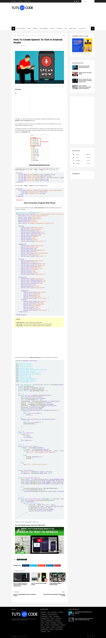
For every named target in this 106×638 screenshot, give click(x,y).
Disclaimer (20, 1)
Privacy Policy (28, 1)
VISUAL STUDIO (58, 629)
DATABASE (56, 616)
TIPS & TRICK (59, 627)
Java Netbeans (43, 28)
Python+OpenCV (20, 28)
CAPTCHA (60, 612)
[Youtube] (74, 1)
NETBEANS (53, 622)
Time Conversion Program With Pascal (39, 203)
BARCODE (53, 612)
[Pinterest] (76, 1)
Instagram (83, 160)
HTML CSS (52, 28)
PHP (66, 28)
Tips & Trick (82, 28)
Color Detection (52, 614)
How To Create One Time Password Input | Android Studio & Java (20, 585)
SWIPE (53, 627)
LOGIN (42, 622)
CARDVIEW (43, 614)
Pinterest (83, 163)
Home (14, 35)
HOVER (52, 618)
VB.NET (29, 28)
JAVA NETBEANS (49, 620)
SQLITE (48, 627)
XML (26, 35)
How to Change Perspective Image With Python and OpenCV (85, 87)
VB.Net (51, 629)
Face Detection (45, 618)
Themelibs (25, 636)
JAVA (23, 35)
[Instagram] (78, 1)
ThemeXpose (19, 636)
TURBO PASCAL (44, 629)
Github (83, 157)
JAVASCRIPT (60, 28)
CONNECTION (44, 616)
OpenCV (60, 622)
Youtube (83, 154)
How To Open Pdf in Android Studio (38, 584)
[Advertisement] (68, 14)
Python (47, 624)
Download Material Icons (39, 165)
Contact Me (14, 1)
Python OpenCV (55, 624)
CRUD (50, 616)
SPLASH (42, 627)
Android (35, 28)
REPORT (63, 624)
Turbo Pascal (73, 28)
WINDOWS (43, 631)
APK (48, 612)
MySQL (47, 622)
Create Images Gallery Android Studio (55, 584)
